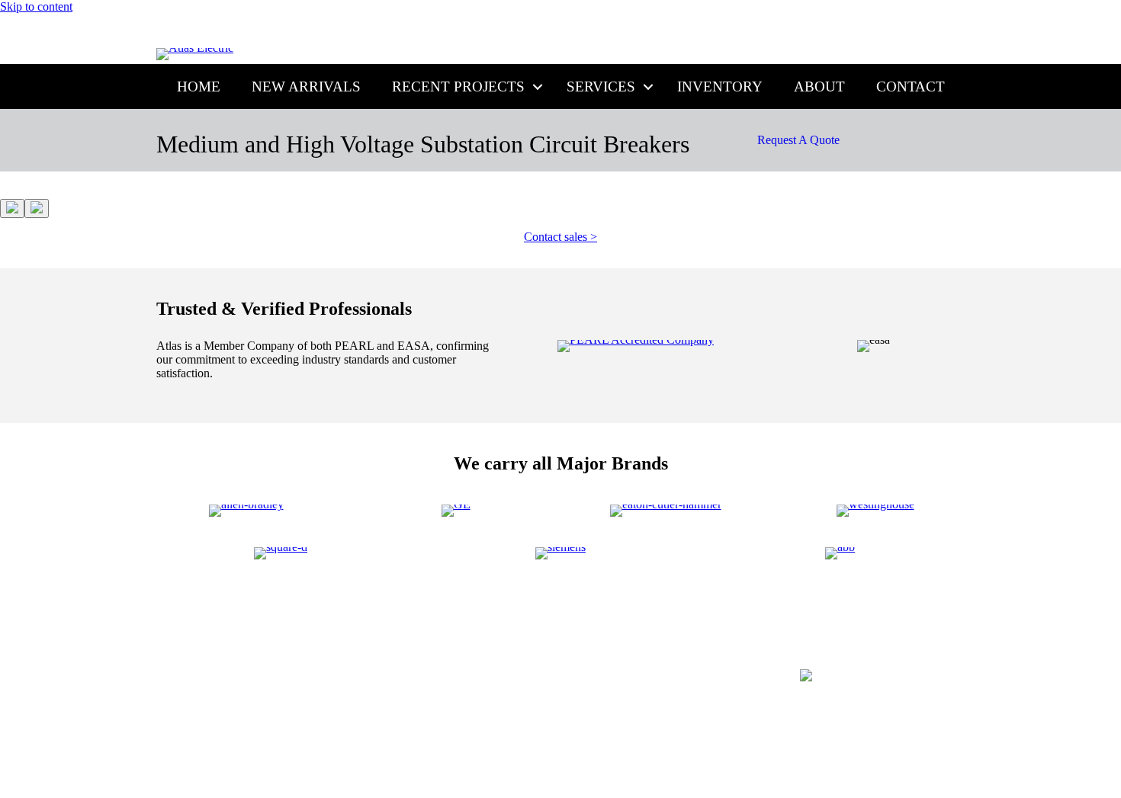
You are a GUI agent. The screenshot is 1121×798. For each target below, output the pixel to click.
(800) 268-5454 (591, 33)
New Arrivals (306, 87)
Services (601, 87)
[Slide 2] (36, 208)
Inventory (720, 87)
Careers (775, 637)
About (819, 87)
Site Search (920, 637)
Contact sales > (560, 236)
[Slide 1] (12, 208)
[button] (538, 86)
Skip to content (36, 6)
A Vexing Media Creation (918, 752)
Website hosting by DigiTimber (908, 731)
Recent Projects (458, 87)
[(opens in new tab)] (635, 339)
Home (198, 87)
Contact (910, 87)
